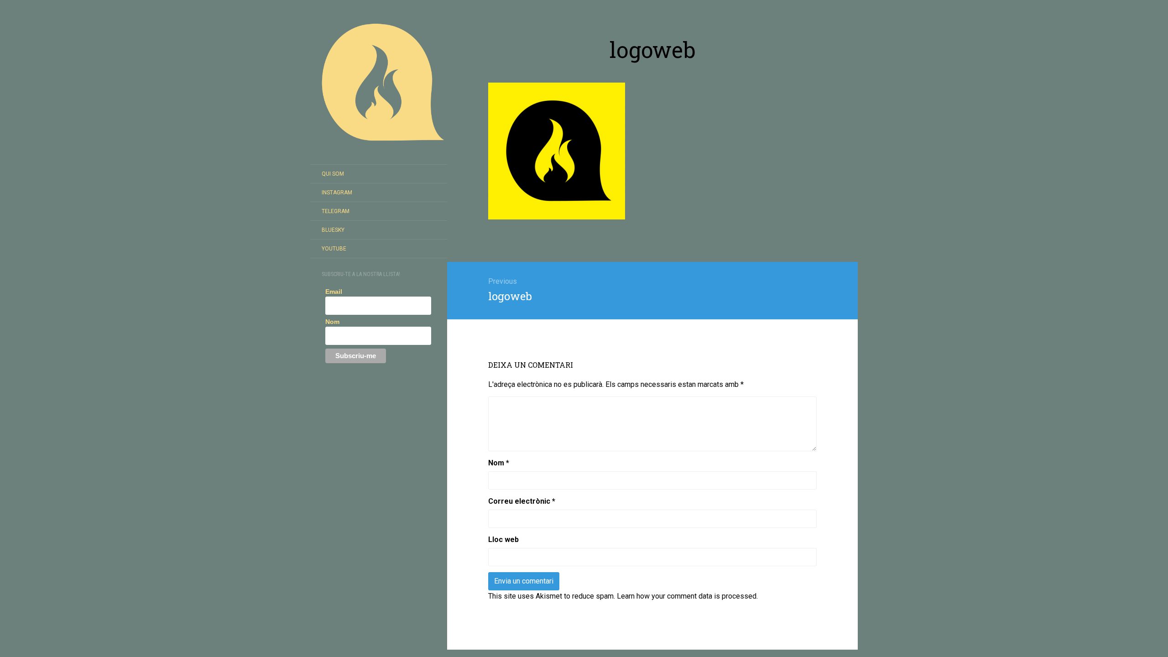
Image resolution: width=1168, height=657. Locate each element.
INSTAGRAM (337, 192)
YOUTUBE (334, 248)
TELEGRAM (335, 211)
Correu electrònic (521, 501)
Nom (332, 321)
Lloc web (503, 539)
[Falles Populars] (378, 82)
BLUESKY (333, 230)
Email (333, 291)
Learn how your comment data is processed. (687, 596)
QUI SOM (333, 174)
